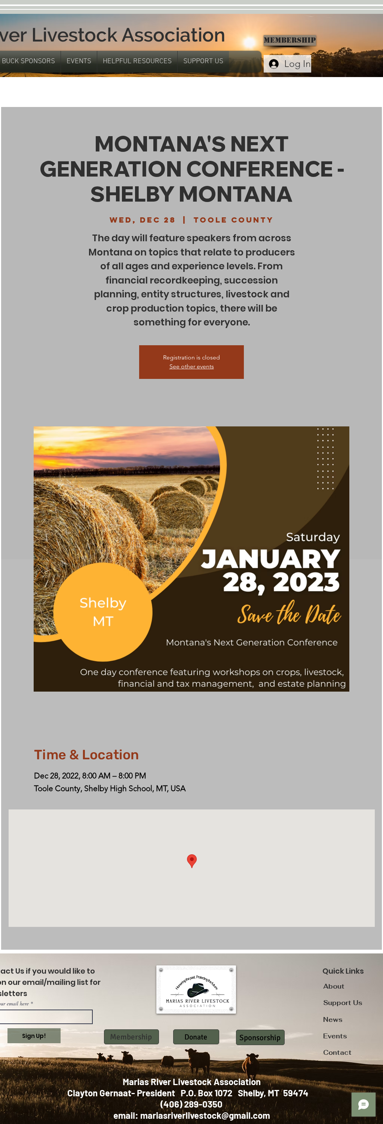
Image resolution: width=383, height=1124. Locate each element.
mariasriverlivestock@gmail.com (205, 1115)
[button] (79, 62)
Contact (337, 1052)
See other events (191, 366)
